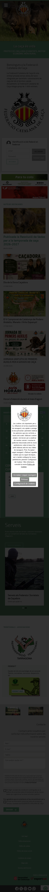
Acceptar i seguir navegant (24, 475)
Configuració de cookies (24, 484)
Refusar (24, 479)
